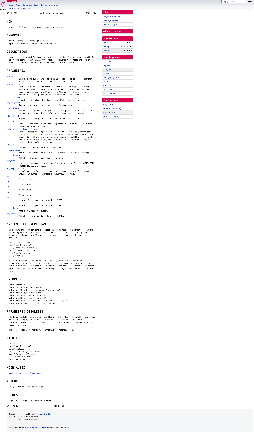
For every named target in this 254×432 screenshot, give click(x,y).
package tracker (110, 20)
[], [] (22, 129)
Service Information (49, 5)
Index (10, 5)
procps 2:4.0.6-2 (44, 414)
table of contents (112, 31)
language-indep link (112, 16)
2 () (108, 104)
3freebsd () (112, 108)
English (106, 65)
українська (108, 89)
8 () (109, 112)
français (107, 69)
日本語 (106, 73)
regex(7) (40, 373)
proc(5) (13, 373)
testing (106, 46)
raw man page (110, 24)
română (106, 81)
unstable (12, 8)
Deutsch (107, 61)
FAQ (36, 5)
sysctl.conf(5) (26, 373)
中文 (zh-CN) (109, 93)
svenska (107, 85)
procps (19, 8)
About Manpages (24, 5)
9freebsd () (111, 116)
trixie (105, 42)
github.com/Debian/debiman (35, 427)
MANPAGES (12, 1)
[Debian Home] (3, 5)
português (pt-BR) (111, 77)
